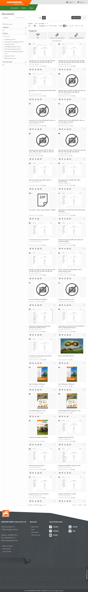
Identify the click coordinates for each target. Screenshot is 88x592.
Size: (29, 26)
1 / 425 (76, 26)
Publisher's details (7, 546)
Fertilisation (10, 39)
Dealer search (35, 527)
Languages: (42, 26)
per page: (41, 23)
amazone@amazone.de (11, 540)
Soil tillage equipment (12, 46)
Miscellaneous (10, 58)
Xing (74, 531)
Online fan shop (35, 535)
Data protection (7, 549)
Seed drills (9, 44)
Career (33, 529)
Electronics (9, 56)
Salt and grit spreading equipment (14, 52)
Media (24, 8)
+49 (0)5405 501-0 (12, 535)
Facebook (55, 527)
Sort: (50, 26)
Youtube (55, 535)
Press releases (35, 532)
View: (60, 26)
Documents (14, 8)
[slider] (35, 25)
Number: (30, 23)
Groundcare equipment (12, 49)
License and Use (7, 551)
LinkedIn (75, 527)
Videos (31, 8)
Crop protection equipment (14, 42)
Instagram (56, 531)
